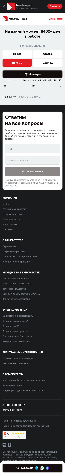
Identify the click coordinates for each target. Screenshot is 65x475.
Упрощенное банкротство (16, 261)
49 (33, 85)
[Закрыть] (3, 6)
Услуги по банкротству (15, 209)
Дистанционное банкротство (18, 336)
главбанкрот (18, 18)
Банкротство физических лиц (18, 315)
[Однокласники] (9, 445)
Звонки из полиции (12, 385)
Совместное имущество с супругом (21, 293)
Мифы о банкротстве (14, 251)
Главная (7, 96)
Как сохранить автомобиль (17, 299)
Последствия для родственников (20, 256)
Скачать (55, 6)
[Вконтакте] (4, 445)
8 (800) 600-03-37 (14, 405)
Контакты (8, 229)
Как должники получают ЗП (17, 363)
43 (39, 80)
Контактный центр (12, 410)
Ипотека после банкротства (17, 283)
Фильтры (35, 74)
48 (5, 85)
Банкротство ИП (11, 326)
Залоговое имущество (14, 288)
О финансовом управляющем (18, 358)
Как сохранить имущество (16, 278)
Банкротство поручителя (15, 331)
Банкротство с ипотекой (15, 321)
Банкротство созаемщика (16, 341)
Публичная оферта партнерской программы (26, 426)
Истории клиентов (12, 214)
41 (29, 80)
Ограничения (9, 246)
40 (24, 80)
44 (44, 80)
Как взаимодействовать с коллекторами (24, 380)
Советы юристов (11, 219)
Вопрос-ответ (10, 224)
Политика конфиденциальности (19, 420)
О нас (6, 204)
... (19, 80)
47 (60, 80)
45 (49, 80)
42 (34, 80)
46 (54, 80)
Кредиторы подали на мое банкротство (23, 390)
